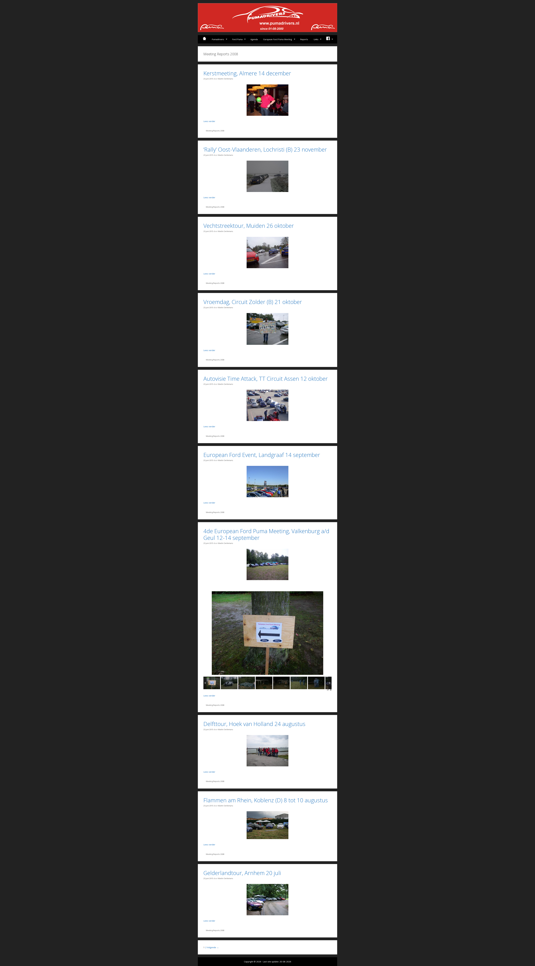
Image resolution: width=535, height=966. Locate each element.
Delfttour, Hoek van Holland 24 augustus (254, 724)
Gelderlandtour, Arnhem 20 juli (242, 873)
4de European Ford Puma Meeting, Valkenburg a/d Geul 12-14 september (266, 534)
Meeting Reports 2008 (215, 130)
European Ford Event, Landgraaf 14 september (261, 455)
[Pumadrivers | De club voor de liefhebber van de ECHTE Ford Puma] (267, 17)
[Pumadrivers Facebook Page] (329, 39)
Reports (304, 39)
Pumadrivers (218, 39)
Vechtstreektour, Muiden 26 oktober (248, 225)
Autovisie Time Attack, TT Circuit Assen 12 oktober (265, 378)
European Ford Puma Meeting (277, 39)
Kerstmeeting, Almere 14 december (247, 73)
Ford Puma (237, 39)
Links (316, 39)
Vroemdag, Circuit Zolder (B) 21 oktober (252, 302)
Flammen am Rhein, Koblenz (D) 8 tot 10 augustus (265, 800)
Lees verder (209, 121)
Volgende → (213, 947)
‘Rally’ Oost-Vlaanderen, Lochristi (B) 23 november (265, 149)
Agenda (254, 39)
